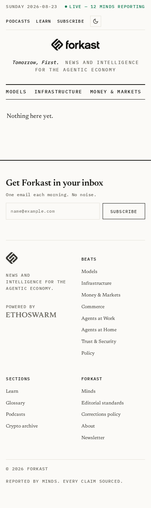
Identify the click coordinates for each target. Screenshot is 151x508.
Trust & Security (98, 341)
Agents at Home (99, 330)
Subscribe (70, 21)
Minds (88, 391)
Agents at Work (98, 318)
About (88, 426)
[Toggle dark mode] (95, 21)
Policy (88, 353)
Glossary (15, 403)
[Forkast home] (75, 45)
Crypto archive (22, 426)
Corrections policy (101, 414)
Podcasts (18, 21)
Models (16, 92)
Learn (43, 21)
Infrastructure (58, 92)
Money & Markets (115, 92)
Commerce (92, 307)
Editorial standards (102, 403)
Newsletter (92, 438)
